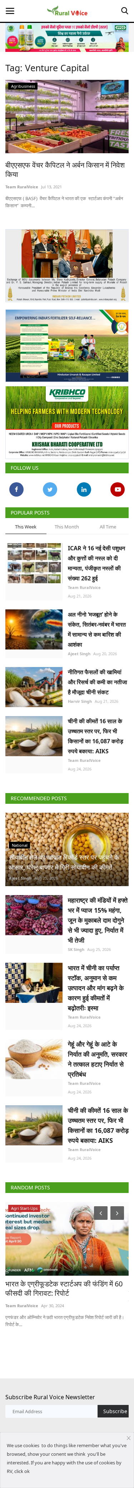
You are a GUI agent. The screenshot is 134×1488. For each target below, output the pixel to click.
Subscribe (115, 1411)
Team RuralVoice (21, 186)
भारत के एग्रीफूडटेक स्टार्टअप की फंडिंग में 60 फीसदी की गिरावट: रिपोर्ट (64, 1288)
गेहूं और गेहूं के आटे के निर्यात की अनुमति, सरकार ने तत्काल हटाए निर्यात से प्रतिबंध (97, 1059)
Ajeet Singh (79, 653)
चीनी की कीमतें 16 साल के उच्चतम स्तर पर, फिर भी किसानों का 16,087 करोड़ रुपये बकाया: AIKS (95, 736)
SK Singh (76, 949)
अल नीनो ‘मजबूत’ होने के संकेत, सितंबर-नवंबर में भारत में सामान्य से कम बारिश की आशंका (97, 629)
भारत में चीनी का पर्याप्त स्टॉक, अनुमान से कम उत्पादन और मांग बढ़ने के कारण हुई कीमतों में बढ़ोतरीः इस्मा (96, 987)
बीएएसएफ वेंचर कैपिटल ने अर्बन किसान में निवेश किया (65, 169)
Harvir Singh (80, 701)
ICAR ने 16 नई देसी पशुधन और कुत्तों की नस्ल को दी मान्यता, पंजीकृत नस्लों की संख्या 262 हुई (96, 563)
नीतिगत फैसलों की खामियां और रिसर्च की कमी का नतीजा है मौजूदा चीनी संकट (97, 682)
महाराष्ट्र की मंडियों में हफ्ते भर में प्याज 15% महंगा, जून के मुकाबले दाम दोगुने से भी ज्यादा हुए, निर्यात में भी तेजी (98, 920)
